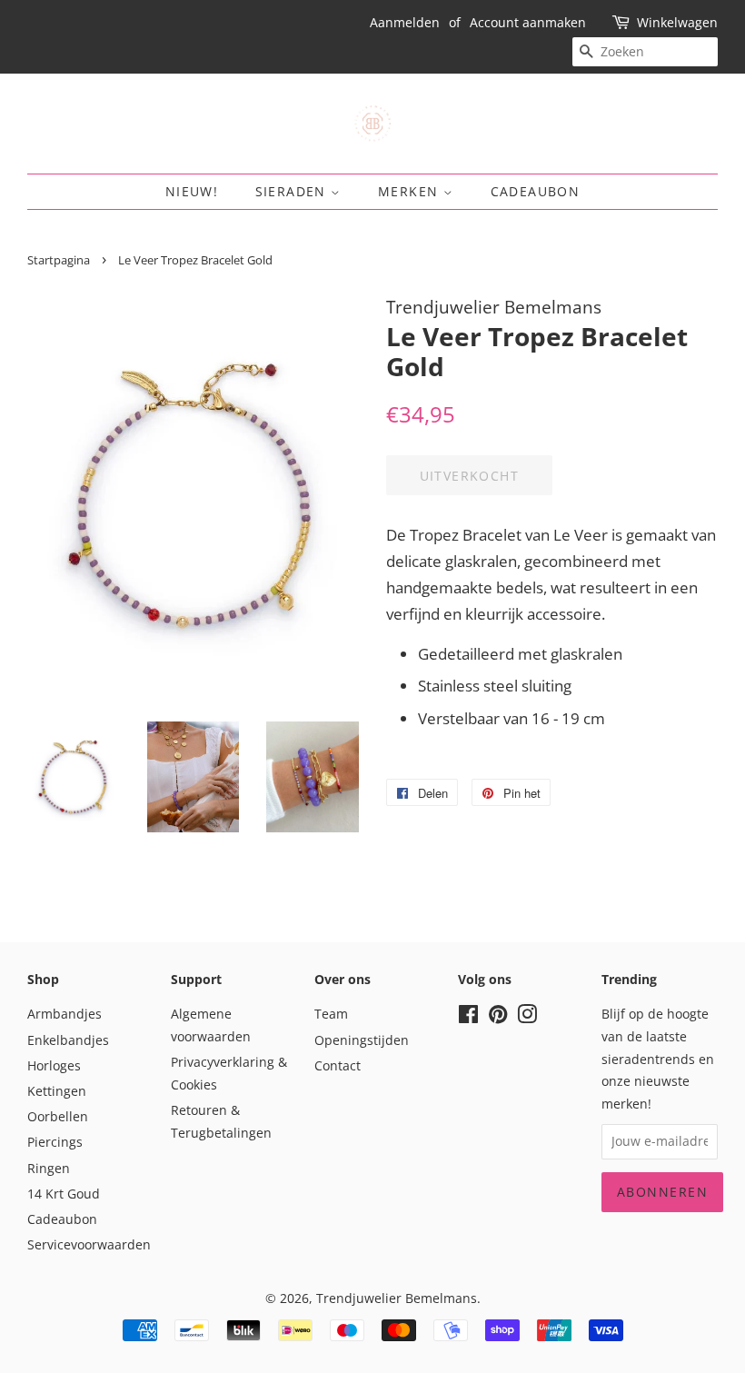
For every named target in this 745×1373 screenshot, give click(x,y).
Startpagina (58, 260)
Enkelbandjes (68, 1040)
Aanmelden (405, 22)
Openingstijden (361, 1040)
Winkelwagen (677, 22)
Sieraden (293, 191)
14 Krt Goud (63, 1193)
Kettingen (56, 1090)
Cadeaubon (536, 191)
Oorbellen (57, 1116)
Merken (410, 191)
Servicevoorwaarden (89, 1244)
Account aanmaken (528, 22)
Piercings (55, 1141)
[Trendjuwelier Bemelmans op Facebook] (468, 1017)
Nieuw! (191, 191)
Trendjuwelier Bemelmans (396, 1298)
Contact (337, 1065)
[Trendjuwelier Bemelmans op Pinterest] (498, 1017)
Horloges (54, 1065)
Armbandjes (64, 1013)
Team (331, 1013)
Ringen (48, 1168)
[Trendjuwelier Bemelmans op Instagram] (527, 1017)
